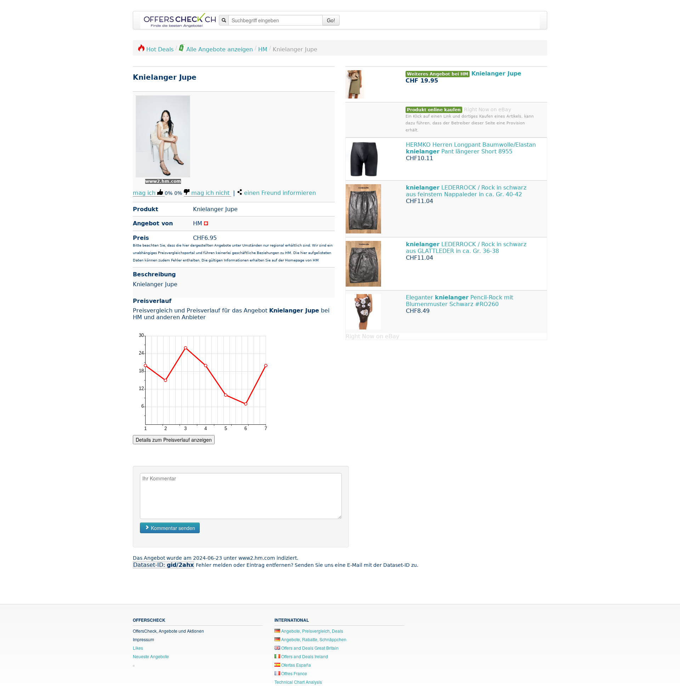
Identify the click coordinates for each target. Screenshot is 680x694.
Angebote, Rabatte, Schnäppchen (313, 639)
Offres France (293, 673)
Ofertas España (295, 665)
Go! (331, 20)
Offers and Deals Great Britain (309, 648)
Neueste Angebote (151, 656)
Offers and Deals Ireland (304, 656)
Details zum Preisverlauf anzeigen (174, 439)
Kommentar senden (172, 527)
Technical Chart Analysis (298, 682)
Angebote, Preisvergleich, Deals (311, 631)
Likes (138, 648)
